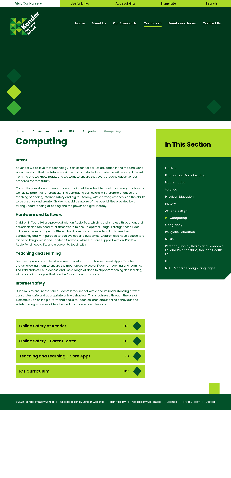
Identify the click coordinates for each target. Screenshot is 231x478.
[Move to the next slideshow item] (14, 76)
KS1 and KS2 (66, 131)
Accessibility (126, 3)
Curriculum (41, 131)
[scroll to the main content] (214, 107)
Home (20, 131)
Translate (168, 3)
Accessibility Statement (146, 402)
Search (211, 3)
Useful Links (80, 3)
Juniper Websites (93, 402)
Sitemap (172, 402)
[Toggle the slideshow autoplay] (14, 108)
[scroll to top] (214, 388)
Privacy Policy (191, 402)
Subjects (89, 131)
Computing (112, 131)
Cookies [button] (210, 402)
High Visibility (118, 402)
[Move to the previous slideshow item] (14, 92)
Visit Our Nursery (28, 3)
